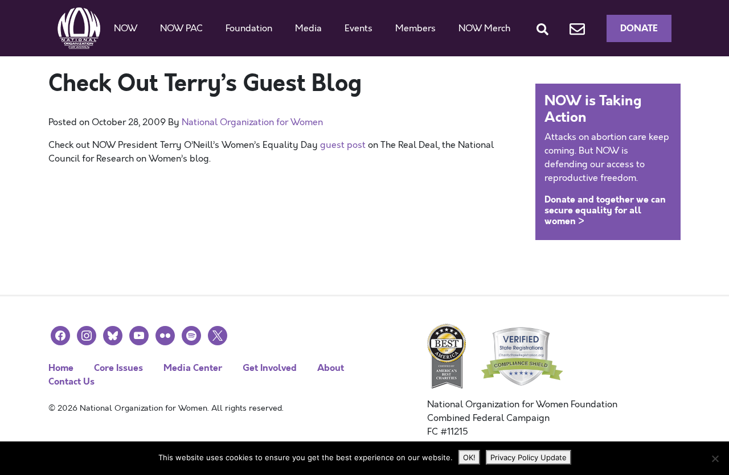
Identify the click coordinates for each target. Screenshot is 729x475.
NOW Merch (484, 28)
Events (358, 28)
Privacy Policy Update (528, 457)
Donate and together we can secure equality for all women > (605, 210)
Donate (639, 28)
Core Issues (118, 367)
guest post (343, 145)
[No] (714, 458)
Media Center (192, 367)
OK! (469, 457)
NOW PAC (181, 28)
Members (415, 28)
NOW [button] (125, 28)
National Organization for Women (252, 122)
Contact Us (71, 381)
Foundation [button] (249, 28)
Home (60, 367)
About (330, 367)
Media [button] (308, 28)
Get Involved (270, 367)
